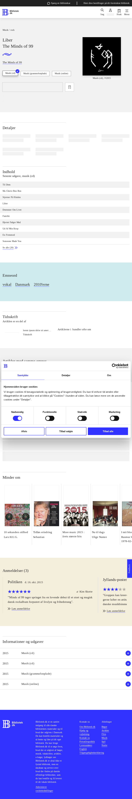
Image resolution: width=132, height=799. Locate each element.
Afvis (24, 431)
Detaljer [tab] (66, 375)
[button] (66, 653)
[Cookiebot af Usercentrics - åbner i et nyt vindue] (114, 366)
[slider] (102, 61)
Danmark (22, 284)
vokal (7, 284)
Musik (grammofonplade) (35, 73)
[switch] (49, 418)
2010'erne (41, 284)
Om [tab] (109, 375)
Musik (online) (61, 73)
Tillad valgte (66, 431)
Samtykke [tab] (22, 375)
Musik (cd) (10, 73)
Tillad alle (108, 431)
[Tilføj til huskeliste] (69, 87)
